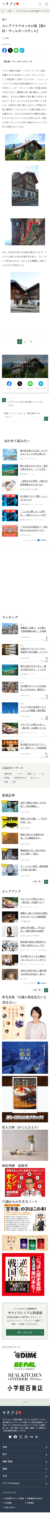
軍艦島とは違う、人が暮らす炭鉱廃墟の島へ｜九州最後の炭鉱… (33, 629)
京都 (6, 782)
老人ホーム (35, 777)
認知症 (7, 777)
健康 (5, 1468)
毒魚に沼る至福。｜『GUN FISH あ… (33, 820)
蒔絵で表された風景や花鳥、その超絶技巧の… (32, 836)
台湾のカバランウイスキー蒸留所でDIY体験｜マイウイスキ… (34, 650)
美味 (5, 1446)
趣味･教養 (7, 1461)
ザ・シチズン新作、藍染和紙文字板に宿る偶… (34, 868)
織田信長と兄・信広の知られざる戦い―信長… (33, 852)
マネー (43, 773)
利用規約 (30, 1502)
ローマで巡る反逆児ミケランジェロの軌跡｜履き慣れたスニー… (33, 708)
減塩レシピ (31, 773)
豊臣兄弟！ (9, 773)
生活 (5, 1475)
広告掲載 (8, 1502)
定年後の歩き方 (20, 777)
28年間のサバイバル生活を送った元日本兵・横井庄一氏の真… (33, 687)
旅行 (10, 11)
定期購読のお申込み (35, 1498)
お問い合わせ (10, 1507)
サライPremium (11, 1483)
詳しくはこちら (25, 1332)
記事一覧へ (37, 881)
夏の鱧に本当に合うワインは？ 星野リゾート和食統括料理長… (33, 746)
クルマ (20, 773)
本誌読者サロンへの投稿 (14, 1498)
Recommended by (30, 540)
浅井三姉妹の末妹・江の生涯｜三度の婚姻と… (33, 804)
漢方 (14, 782)
